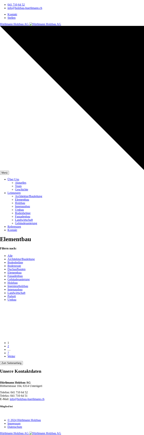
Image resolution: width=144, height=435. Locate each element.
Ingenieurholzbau (18, 286)
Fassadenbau (15, 276)
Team (18, 186)
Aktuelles (20, 182)
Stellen (12, 17)
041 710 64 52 (16, 4)
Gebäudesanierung (19, 279)
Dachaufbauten (17, 269)
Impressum (14, 423)
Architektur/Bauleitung (28, 196)
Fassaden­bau (22, 216)
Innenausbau (22, 206)
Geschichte (21, 189)
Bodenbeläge (23, 213)
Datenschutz (15, 426)
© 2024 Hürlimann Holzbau (24, 420)
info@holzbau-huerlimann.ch (25, 8)
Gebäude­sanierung (26, 223)
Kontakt (12, 14)
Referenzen (14, 226)
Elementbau (15, 272)
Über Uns (13, 179)
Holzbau (20, 203)
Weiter (11, 356)
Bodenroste (14, 265)
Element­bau (22, 199)
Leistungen (14, 192)
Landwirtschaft (24, 219)
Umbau (19, 209)
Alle (10, 255)
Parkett (12, 296)
